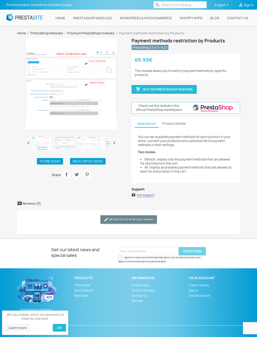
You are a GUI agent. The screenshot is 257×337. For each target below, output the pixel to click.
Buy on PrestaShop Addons (164, 89)
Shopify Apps (191, 18)
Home (60, 18)
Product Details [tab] (174, 124)
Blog (214, 18)
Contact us (237, 18)
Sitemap (137, 301)
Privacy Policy (141, 285)
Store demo (50, 161)
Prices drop (82, 285)
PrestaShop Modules (92, 18)
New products (84, 290)
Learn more (17, 328)
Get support (145, 195)
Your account (202, 278)
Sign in (193, 290)
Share (66, 175)
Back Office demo (88, 161)
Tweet (77, 175)
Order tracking (199, 285)
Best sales (81, 295)
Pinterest (87, 175)
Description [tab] (147, 124)
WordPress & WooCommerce (146, 18)
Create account (200, 295)
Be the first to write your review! (128, 219)
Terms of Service (143, 290)
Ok (59, 328)
